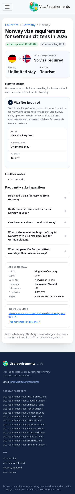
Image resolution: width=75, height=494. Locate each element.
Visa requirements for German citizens (23, 412)
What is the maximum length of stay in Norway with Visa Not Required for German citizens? (32, 236)
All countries (9, 458)
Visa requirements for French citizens (23, 408)
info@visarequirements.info (25, 381)
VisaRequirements (54, 6)
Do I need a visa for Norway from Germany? (28, 197)
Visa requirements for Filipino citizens (23, 436)
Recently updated (12, 467)
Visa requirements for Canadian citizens (24, 400)
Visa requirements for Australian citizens (24, 396)
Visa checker (9, 472)
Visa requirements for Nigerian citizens (24, 428)
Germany (29, 25)
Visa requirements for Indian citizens (22, 416)
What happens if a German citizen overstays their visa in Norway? (29, 251)
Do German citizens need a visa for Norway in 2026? (29, 210)
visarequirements (26, 364)
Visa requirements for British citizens (22, 440)
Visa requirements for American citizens (24, 444)
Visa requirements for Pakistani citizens (24, 432)
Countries (12, 25)
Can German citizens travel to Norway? (32, 222)
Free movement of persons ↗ (24, 321)
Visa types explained (14, 463)
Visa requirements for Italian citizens (22, 420)
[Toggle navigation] (7, 7)
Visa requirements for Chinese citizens (23, 404)
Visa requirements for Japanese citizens (24, 424)
